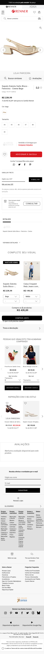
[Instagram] (5, 613)
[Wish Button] (5, 154)
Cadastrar (22, 490)
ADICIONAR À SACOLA (12, 388)
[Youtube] (16, 613)
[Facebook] (22, 613)
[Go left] (3, 50)
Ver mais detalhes (10, 243)
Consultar (32, 204)
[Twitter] (27, 613)
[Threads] (33, 613)
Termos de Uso (14, 643)
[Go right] (40, 50)
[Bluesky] (38, 613)
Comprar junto (22, 318)
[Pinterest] (11, 613)
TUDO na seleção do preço (22, 2)
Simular (35, 180)
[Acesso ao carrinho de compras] (39, 13)
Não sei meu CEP (7, 184)
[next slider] (1, 369)
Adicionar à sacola (26, 154)
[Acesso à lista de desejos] (34, 13)
